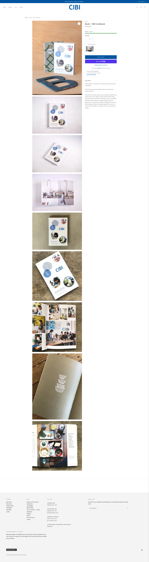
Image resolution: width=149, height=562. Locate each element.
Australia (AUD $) (141, 1)
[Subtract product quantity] (86, 39)
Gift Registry (9, 507)
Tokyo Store (9, 504)
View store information (91, 74)
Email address (92, 506)
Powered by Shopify (22, 554)
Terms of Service (31, 517)
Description (88, 80)
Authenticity (30, 504)
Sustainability (30, 506)
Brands (10, 7)
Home (26, 17)
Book (86, 21)
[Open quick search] (137, 7)
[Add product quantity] (92, 39)
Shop (4, 7)
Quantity (87, 35)
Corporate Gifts (10, 506)
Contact (28, 519)
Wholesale (8, 509)
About (21, 7)
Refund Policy (30, 507)
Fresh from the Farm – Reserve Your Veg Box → (74, 1)
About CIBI (8, 502)
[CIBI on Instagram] (141, 550)
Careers (8, 511)
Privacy (28, 515)
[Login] (141, 7)
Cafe (16, 7)
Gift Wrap (91, 44)
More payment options (100, 65)
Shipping (99, 68)
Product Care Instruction (33, 502)
